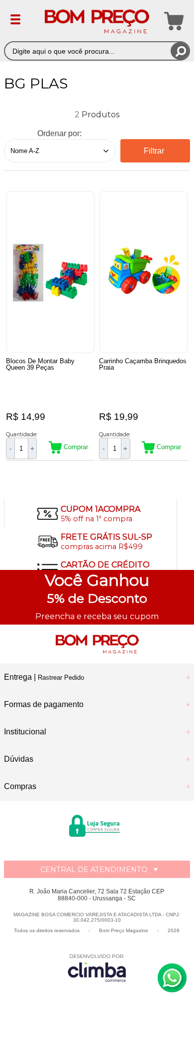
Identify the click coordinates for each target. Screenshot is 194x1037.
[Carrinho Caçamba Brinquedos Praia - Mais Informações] (144, 272)
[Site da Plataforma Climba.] (97, 967)
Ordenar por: (59, 133)
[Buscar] (180, 51)
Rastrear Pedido (61, 677)
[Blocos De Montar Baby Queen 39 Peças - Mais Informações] (51, 272)
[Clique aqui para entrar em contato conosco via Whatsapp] (172, 977)
